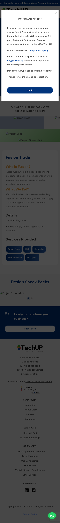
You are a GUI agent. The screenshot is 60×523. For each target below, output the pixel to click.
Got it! (30, 90)
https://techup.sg (39, 50)
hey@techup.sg (15, 60)
